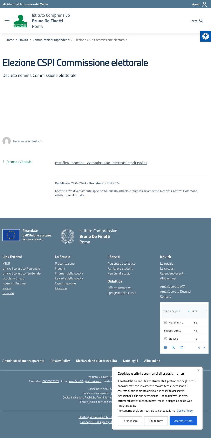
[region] (157, 398)
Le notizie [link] (166, 263)
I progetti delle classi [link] (122, 292)
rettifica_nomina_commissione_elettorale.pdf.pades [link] (101, 162)
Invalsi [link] (6, 288)
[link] (205, 36)
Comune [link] (8, 293)
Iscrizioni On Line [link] (14, 283)
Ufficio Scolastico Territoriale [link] (21, 273)
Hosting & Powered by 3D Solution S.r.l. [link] (105, 417)
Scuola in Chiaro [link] (13, 278)
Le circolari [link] (167, 268)
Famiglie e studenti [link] (120, 268)
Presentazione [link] (65, 263)
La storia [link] (61, 288)
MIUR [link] (6, 263)
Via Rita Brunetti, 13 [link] (111, 377)
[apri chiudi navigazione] (7, 20)
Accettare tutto (183, 421)
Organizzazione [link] (65, 283)
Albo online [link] (168, 278)
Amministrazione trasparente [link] (23, 360)
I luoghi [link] (60, 268)
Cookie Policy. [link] (185, 410)
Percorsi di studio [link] (119, 273)
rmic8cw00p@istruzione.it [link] (85, 381)
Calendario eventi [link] (172, 273)
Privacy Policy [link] (60, 360)
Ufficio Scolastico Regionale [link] (21, 268)
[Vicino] (198, 370)
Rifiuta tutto (156, 421)
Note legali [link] (130, 360)
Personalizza (130, 421)
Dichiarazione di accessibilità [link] (96, 360)
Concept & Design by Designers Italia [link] (105, 421)
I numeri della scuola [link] (69, 273)
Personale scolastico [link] (121, 263)
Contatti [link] (165, 296)
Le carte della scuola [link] (69, 278)
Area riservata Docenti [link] (175, 291)
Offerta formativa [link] (119, 287)
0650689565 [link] (50, 381)
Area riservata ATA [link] (172, 286)
